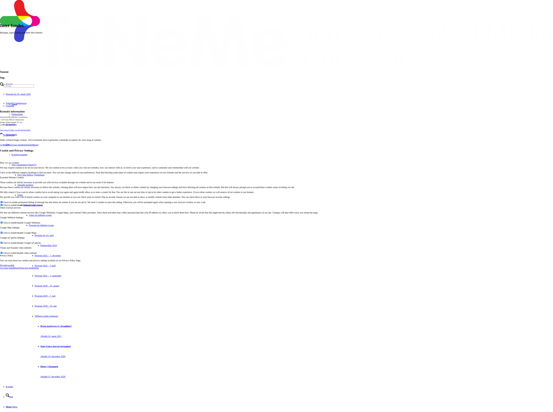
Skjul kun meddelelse (18, 145)
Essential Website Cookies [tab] (12, 177)
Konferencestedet (19, 154)
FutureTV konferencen (16, 103)
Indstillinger (33, 145)
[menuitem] (279, 135)
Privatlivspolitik (7, 265)
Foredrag (10, 106)
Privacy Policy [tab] (6, 255)
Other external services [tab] (10, 208)
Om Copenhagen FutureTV (24, 165)
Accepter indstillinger (9, 268)
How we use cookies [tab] (9, 163)
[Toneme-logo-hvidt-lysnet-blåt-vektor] (276, 71)
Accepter (4, 145)
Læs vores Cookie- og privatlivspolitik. (15, 130)
